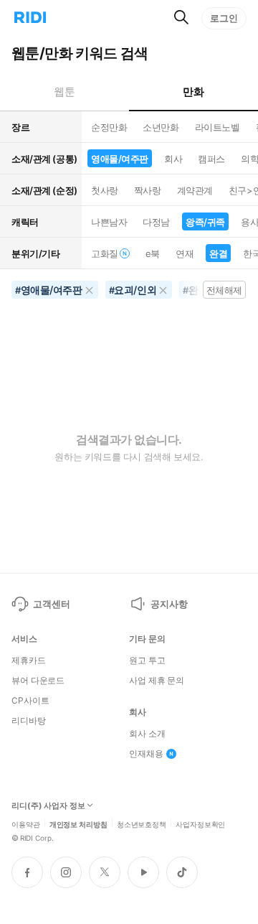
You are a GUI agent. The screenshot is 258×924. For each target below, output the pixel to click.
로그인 (224, 18)
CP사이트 (30, 701)
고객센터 (51, 604)
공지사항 (168, 604)
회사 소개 (147, 734)
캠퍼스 (211, 158)
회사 (173, 158)
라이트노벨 (217, 127)
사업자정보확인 (200, 823)
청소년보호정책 (141, 823)
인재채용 (146, 754)
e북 (152, 253)
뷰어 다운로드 (37, 681)
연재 (185, 253)
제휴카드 (28, 660)
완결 (218, 253)
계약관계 (195, 190)
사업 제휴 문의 (156, 681)
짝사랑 (147, 190)
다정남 (156, 222)
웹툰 (64, 91)
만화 (193, 91)
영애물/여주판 (119, 158)
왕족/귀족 (205, 222)
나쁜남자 (109, 222)
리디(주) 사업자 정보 (48, 806)
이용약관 (25, 823)
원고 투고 (147, 660)
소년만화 (160, 127)
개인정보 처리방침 (78, 823)
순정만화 (109, 127)
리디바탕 (28, 721)
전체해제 (224, 290)
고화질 (104, 253)
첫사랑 (104, 190)
